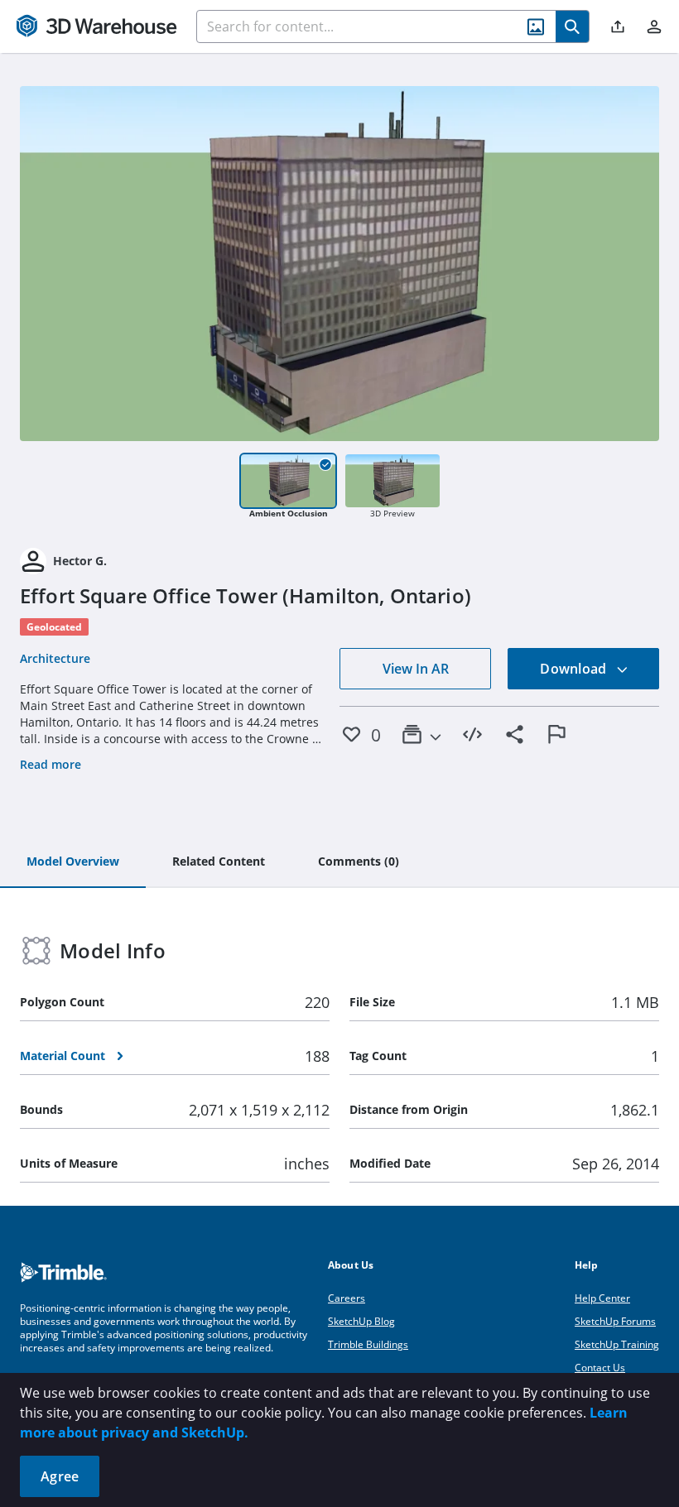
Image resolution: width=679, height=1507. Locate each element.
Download (574, 669)
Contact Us (600, 1368)
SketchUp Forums (615, 1321)
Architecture (55, 658)
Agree (60, 1476)
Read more (50, 764)
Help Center (602, 1298)
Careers (346, 1298)
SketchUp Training (617, 1344)
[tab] (73, 862)
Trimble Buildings (368, 1344)
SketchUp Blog (361, 1321)
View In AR (416, 669)
